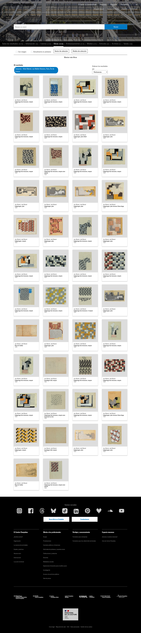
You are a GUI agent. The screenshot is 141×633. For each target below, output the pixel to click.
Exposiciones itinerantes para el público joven (55, 566)
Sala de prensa (47, 578)
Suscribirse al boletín (56, 519)
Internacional (17, 557)
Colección (113, 4)
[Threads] (42, 511)
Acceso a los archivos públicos (51, 574)
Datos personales (75, 627)
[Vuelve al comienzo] (136, 628)
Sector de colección (61, 51)
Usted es (134, 9)
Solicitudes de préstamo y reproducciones (54, 549)
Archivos (116, 43)
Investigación (46, 570)
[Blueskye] (53, 511)
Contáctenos (84, 519)
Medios (92, 43)
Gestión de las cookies (86, 627)
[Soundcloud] (110, 511)
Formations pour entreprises (80, 537)
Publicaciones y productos (50, 553)
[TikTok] (64, 511)
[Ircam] (39, 598)
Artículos (104, 43)
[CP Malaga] (70, 598)
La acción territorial (19, 562)
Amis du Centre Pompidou (109, 541)
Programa (103, 4)
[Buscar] (132, 3)
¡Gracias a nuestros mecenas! (109, 537)
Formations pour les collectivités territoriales (84, 541)
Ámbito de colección (79, 51)
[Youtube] (121, 511)
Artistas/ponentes (75, 43)
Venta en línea (113, 9)
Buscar (116, 27)
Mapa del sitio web (61, 627)
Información (31, 43)
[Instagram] (19, 511)
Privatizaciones (47, 541)
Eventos (45, 43)
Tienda (125, 9)
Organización (17, 541)
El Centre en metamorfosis (88, 4)
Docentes (45, 557)
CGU (68, 627)
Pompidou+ (125, 4)
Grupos (45, 537)
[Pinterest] (87, 511)
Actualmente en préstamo (42, 52)
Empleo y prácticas (19, 549)
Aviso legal (52, 627)
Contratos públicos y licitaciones (51, 545)
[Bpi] (22, 598)
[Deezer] (99, 511)
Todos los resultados (12, 43)
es (137, 4)
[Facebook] (30, 511)
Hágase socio (100, 9)
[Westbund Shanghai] (107, 598)
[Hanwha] (122, 598)
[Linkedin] (76, 511)
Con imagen (22, 52)
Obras (58, 43)
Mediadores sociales (48, 562)
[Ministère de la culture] (70, 614)
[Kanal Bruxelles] (88, 598)
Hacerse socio (17, 553)
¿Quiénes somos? (18, 537)
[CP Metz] (55, 598)
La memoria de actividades (21, 545)
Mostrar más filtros (70, 57)
